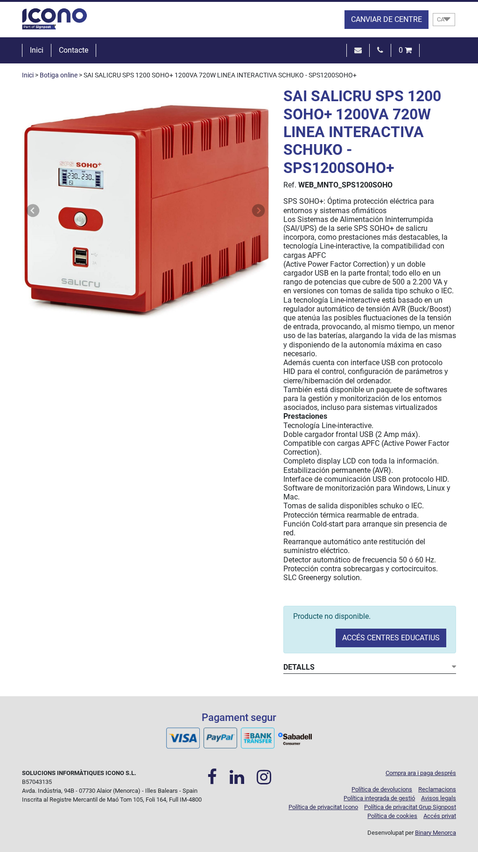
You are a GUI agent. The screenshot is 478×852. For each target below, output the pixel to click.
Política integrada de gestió (379, 798)
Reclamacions (437, 789)
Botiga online (58, 75)
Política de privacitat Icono (323, 807)
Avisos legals (438, 798)
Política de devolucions (381, 789)
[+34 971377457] (380, 50)
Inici (36, 50)
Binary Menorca (435, 832)
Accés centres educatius (391, 637)
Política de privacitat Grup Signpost (410, 807)
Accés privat (439, 815)
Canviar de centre (386, 19)
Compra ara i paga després (421, 772)
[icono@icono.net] (358, 50)
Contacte (73, 50)
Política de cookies (392, 815)
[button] (33, 210)
